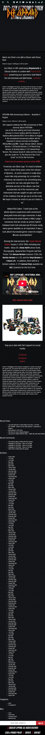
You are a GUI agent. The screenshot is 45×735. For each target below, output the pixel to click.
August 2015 (11, 695)
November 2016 (12, 668)
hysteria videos (14, 390)
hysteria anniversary (16, 377)
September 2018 (12, 628)
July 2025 (10, 480)
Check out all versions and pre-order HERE (22, 161)
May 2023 (10, 527)
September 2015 (12, 693)
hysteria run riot (31, 388)
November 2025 (12, 473)
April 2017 (10, 659)
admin (26, 64)
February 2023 (12, 532)
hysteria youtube (31, 390)
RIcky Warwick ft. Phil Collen (15, 430)
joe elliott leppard (31, 97)
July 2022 (10, 545)
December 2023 (12, 514)
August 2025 (11, 478)
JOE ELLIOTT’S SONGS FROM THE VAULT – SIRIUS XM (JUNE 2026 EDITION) (26, 434)
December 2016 (12, 666)
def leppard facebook (11, 88)
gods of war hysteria (27, 372)
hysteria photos (26, 387)
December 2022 (12, 536)
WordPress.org (11, 718)
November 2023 (12, 516)
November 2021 (12, 560)
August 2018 (11, 630)
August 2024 (11, 500)
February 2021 (11, 576)
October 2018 (11, 626)
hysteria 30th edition (14, 376)
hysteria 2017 (15, 374)
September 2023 (12, 520)
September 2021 (12, 563)
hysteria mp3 (11, 387)
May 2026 (10, 462)
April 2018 (10, 637)
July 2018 (10, 632)
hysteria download (7, 383)
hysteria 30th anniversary (31, 92)
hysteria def (35, 379)
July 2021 (10, 567)
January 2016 (11, 686)
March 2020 (11, 596)
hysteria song (5, 96)
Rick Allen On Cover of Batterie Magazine (18, 432)
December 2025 (12, 471)
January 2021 (11, 578)
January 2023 (11, 534)
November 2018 (12, 625)
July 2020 (10, 589)
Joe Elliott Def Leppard (28, 96)
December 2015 (12, 688)
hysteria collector (27, 379)
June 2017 (11, 655)
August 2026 (11, 457)
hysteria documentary (29, 94)
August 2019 (11, 608)
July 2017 (10, 654)
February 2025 (12, 489)
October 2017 (11, 648)
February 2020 (12, 598)
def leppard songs (17, 90)
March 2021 (11, 574)
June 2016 (11, 677)
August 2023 (11, 522)
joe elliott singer (13, 99)
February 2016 (11, 684)
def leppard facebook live (24, 88)
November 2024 (12, 495)
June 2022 (11, 547)
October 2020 (11, 583)
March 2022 (11, 552)
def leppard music (36, 88)
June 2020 (11, 590)
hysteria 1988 (8, 374)
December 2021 (12, 558)
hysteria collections (17, 379)
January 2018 (11, 643)
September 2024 (12, 498)
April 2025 (10, 485)
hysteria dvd (15, 383)
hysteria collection (7, 379)
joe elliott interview (21, 97)
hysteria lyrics (29, 385)
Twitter (22, 361)
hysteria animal (6, 377)
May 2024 (10, 505)
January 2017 (11, 664)
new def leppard (25, 392)
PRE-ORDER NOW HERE (23, 300)
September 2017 (12, 650)
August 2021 (11, 565)
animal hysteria (18, 367)
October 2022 (11, 540)
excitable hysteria (16, 372)
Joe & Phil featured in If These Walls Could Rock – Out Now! (23, 425)
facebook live (25, 90)
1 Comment (9, 396)
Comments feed (12, 716)
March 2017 (11, 661)
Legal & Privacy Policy (13, 732)
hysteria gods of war (34, 383)
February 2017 (11, 663)
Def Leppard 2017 (6, 368)
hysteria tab (39, 388)
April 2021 (10, 572)
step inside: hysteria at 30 (30, 99)
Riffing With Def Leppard (26, 441)
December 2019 (12, 601)
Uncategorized (12, 705)
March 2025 (11, 487)
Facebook (22, 355)
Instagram (22, 358)
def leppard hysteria (32, 368)
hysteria (9, 92)
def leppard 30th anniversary (28, 87)
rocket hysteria (12, 394)
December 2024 (12, 493)
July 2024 (10, 502)
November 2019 (12, 603)
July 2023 (10, 523)
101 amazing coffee (13, 441)
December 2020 (12, 579)
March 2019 (11, 617)
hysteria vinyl (13, 96)
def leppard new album (19, 370)
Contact (37, 732)
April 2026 (10, 464)
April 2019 (10, 616)
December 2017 (12, 645)
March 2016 (11, 683)
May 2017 (10, 657)
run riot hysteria (21, 394)
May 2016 (10, 679)
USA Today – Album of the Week (24, 443)
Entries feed (11, 714)
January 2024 (11, 513)
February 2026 (12, 467)
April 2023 (10, 529)
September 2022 (12, 542)
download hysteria (7, 372)
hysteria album (20, 94)
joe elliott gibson (12, 97)
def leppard (17, 87)
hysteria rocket (23, 388)
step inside (20, 99)
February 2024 (12, 511)
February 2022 (12, 554)
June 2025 (11, 482)
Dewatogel (11, 443)
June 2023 (11, 525)
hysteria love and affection (9, 385)
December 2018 (12, 623)
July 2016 (10, 675)
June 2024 (11, 504)
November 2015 (12, 690)
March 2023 (11, 531)
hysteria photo (18, 387)
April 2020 (10, 594)
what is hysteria (30, 394)
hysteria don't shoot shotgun (34, 381)
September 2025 (12, 476)
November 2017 (12, 646)
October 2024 (11, 496)
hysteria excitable (23, 383)
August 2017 (11, 652)
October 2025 (11, 475)
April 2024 (10, 507)
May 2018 (10, 636)
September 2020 (12, 585)
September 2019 (12, 607)
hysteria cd (37, 377)
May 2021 (10, 570)
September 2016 (12, 672)
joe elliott (19, 96)
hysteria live (39, 94)
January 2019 (11, 621)
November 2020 (12, 581)
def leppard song (6, 90)
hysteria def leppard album (9, 381)
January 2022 (11, 556)
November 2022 (12, 538)
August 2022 (11, 543)
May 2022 (10, 549)
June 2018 (11, 634)
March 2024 (11, 509)
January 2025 (11, 491)
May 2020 (10, 592)
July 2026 (10, 458)
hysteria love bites (21, 385)
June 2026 (11, 460)
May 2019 (10, 614)
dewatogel (11, 445)
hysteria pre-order (14, 388)
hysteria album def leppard (35, 376)
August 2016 (11, 673)
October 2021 (11, 561)
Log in (10, 713)
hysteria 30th (21, 92)
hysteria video (5, 390)
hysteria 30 (14, 92)
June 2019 (11, 612)
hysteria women (22, 390)
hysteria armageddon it (28, 377)
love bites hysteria (16, 392)
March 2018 (11, 639)
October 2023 (11, 518)
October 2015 (11, 692)
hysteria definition (21, 381)
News (9, 87)
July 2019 (10, 610)
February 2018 (11, 641)
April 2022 (10, 551)
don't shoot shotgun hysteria (33, 370)
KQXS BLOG (11, 449)
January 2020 (11, 599)
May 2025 (10, 484)
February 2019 (11, 619)
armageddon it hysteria (28, 367)
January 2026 (11, 469)
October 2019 (11, 605)
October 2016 (11, 670)
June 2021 (11, 569)
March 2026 (11, 466)
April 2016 (10, 681)
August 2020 (11, 587)
